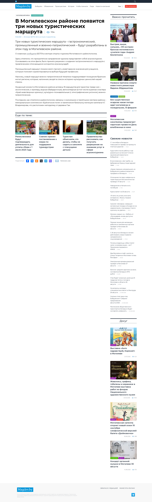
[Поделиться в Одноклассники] (36, 160)
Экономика (20, 133)
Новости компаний (103, 6)
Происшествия (60, 6)
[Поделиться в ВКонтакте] (32, 160)
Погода (121, 96)
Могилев (114, 96)
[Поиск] (135, 1)
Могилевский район (23, 15)
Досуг (113, 116)
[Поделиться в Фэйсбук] (27, 160)
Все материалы (131, 6)
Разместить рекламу (127, 488)
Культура (114, 79)
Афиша (120, 419)
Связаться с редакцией (109, 488)
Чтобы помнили (82, 6)
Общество (43, 133)
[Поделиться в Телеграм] (45, 160)
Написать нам (65, 161)
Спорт (113, 41)
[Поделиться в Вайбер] (50, 160)
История (71, 6)
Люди (92, 6)
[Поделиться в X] (41, 160)
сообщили (32, 54)
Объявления (48, 6)
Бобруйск (38, 6)
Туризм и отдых (37, 15)
